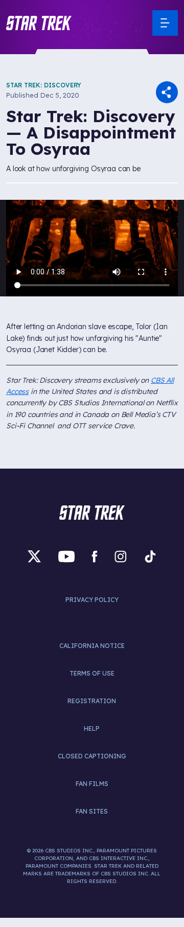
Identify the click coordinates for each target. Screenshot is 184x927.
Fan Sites (92, 811)
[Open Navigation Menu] (165, 23)
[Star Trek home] (92, 512)
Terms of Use (92, 673)
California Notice (92, 646)
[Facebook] (94, 556)
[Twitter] (34, 556)
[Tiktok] (150, 556)
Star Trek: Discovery (43, 85)
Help (92, 728)
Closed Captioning (92, 756)
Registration (91, 701)
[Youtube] (66, 556)
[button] (39, 23)
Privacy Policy (92, 600)
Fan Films (92, 783)
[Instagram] (120, 556)
